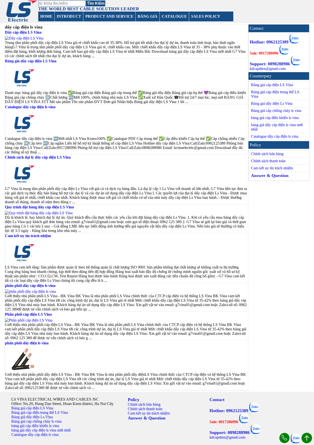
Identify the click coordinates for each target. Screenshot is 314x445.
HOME (46, 16)
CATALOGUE (174, 16)
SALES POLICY (205, 16)
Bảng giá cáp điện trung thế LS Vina (275, 94)
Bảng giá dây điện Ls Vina (271, 103)
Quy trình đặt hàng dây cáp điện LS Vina (39, 207)
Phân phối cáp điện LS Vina (28, 314)
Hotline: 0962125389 (269, 42)
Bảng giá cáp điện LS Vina (272, 85)
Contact (216, 399)
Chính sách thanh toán (268, 161)
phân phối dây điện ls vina (27, 343)
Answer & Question (269, 175)
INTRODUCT (69, 16)
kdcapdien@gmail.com (268, 69)
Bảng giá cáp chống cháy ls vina (276, 110)
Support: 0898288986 (270, 63)
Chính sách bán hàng (267, 154)
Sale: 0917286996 (264, 53)
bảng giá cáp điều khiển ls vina (275, 118)
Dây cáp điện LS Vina (23, 32)
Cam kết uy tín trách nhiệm (28, 236)
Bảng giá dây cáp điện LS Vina (30, 61)
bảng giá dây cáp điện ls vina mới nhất (277, 127)
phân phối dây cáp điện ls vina (30, 285)
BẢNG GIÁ (147, 16)
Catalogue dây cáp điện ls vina (30, 107)
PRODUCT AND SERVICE (109, 16)
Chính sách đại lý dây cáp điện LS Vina (38, 157)
